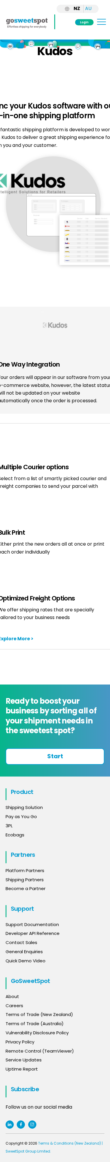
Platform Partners (25, 870)
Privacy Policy (20, 1042)
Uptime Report (22, 1069)
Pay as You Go (21, 816)
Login (84, 22)
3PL (9, 826)
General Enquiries (25, 951)
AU (88, 8)
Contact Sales (21, 942)
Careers (14, 1005)
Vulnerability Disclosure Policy (37, 1033)
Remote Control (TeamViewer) (40, 1051)
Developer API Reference (33, 933)
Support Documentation (32, 924)
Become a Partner (25, 888)
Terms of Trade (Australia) (35, 1023)
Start (55, 756)
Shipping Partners (25, 880)
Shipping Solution (24, 807)
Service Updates (24, 1060)
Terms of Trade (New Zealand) (39, 1014)
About (12, 996)
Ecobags (15, 835)
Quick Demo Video (25, 961)
